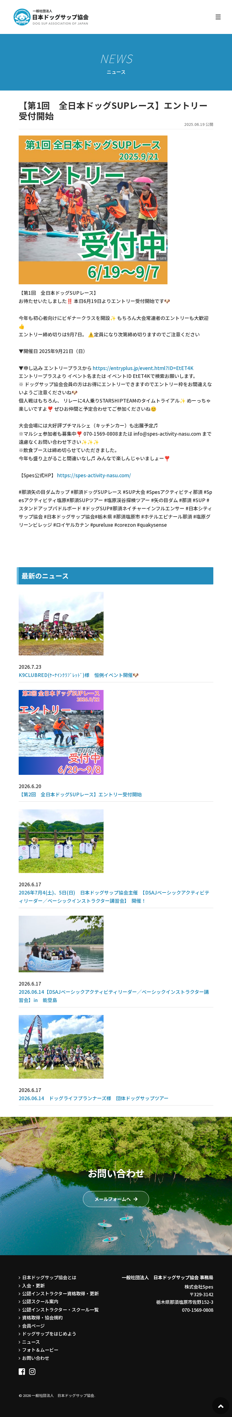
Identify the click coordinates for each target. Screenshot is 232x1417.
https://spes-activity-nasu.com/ (94, 475)
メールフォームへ (112, 1198)
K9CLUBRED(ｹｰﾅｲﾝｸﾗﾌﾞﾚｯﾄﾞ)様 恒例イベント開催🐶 (79, 674)
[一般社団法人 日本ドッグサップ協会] (51, 17)
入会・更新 (33, 1285)
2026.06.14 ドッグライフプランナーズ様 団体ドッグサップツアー (94, 1098)
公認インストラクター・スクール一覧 (60, 1309)
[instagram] (32, 1369)
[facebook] (22, 1369)
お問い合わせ (35, 1357)
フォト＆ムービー (40, 1349)
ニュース (31, 1341)
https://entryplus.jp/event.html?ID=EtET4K (143, 367)
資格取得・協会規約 (42, 1317)
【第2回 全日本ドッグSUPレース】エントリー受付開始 (80, 794)
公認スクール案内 (40, 1301)
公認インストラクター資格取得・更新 (60, 1293)
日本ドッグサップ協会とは (49, 1277)
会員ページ (33, 1325)
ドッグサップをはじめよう (49, 1333)
